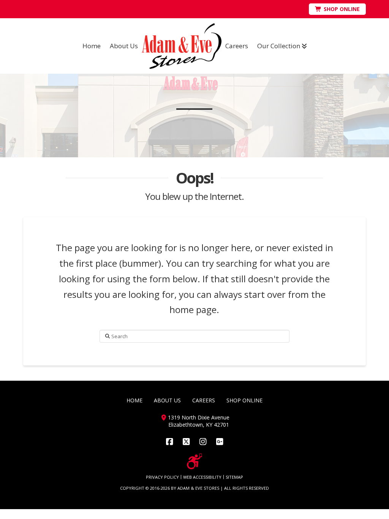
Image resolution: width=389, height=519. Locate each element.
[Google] (219, 442)
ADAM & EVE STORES (198, 488)
